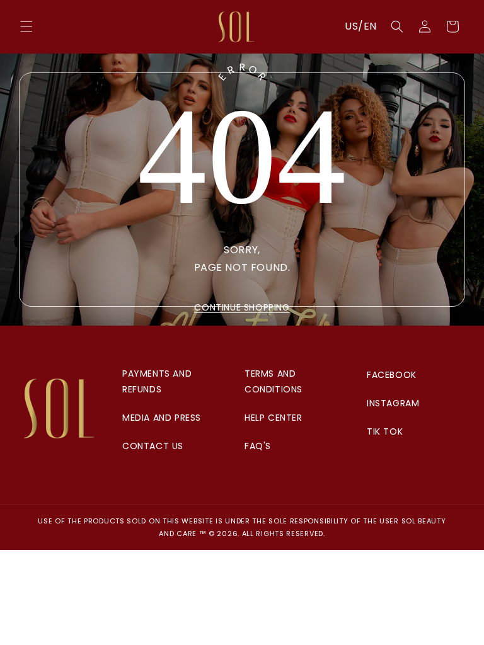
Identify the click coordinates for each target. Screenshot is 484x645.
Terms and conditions (273, 381)
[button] (26, 26)
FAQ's (258, 446)
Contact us (152, 446)
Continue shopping (241, 307)
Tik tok (385, 431)
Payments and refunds (157, 381)
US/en (361, 26)
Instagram (393, 403)
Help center (273, 417)
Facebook (392, 374)
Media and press (161, 417)
